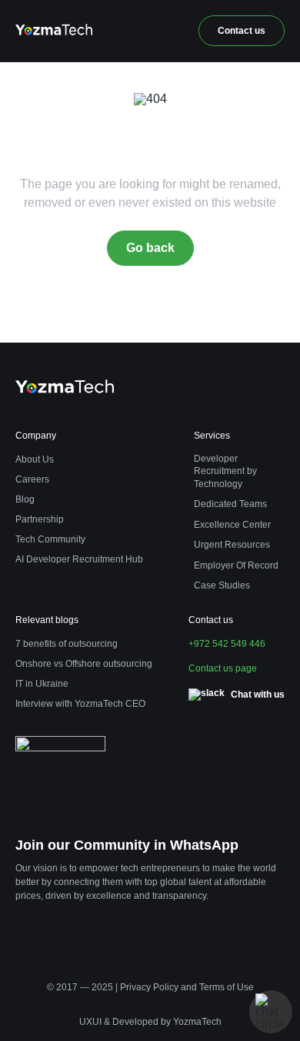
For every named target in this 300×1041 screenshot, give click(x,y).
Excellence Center (232, 524)
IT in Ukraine (41, 683)
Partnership (39, 519)
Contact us (241, 30)
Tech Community (50, 539)
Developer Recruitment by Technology (225, 471)
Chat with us (258, 694)
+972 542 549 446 (226, 643)
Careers (32, 479)
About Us (34, 459)
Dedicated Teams (230, 504)
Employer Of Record (236, 565)
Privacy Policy (149, 987)
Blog (25, 499)
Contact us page (222, 668)
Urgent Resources (232, 544)
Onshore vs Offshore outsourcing (83, 663)
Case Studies (222, 585)
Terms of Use (226, 987)
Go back (150, 247)
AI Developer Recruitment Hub (79, 559)
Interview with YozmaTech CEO (80, 703)
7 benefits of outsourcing (66, 643)
